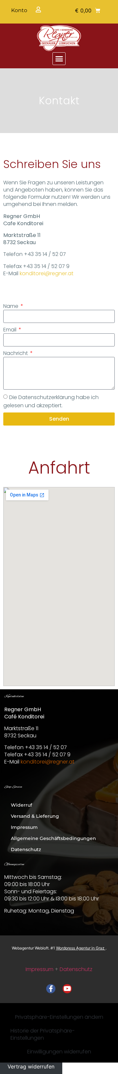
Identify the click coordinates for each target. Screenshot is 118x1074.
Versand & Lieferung (35, 816)
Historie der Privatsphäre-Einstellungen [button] (42, 1034)
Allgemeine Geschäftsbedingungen (53, 838)
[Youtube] (67, 988)
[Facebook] (50, 988)
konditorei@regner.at (46, 273)
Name (11, 306)
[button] (87, 10)
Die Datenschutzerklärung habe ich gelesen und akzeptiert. (51, 401)
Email (10, 329)
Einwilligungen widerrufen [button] (59, 1051)
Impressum (24, 827)
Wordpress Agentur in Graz (81, 948)
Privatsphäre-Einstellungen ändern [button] (59, 1017)
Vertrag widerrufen (31, 1066)
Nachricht (16, 353)
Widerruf (21, 805)
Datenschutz (26, 849)
